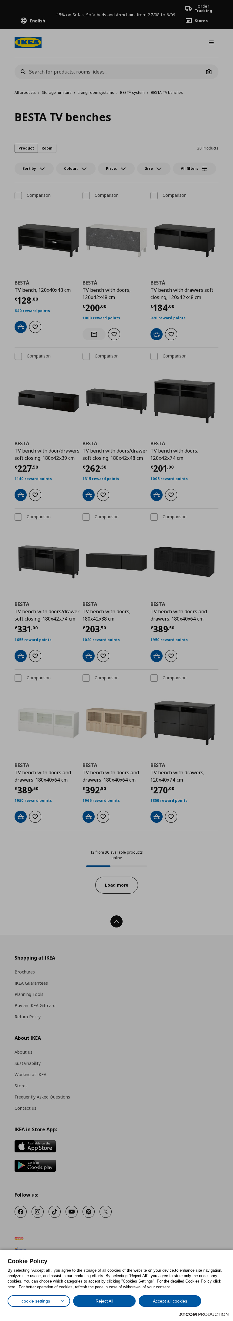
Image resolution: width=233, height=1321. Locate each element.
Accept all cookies (170, 1301)
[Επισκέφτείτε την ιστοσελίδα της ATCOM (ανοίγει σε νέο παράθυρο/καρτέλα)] (203, 1314)
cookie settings (36, 1301)
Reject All (104, 1301)
